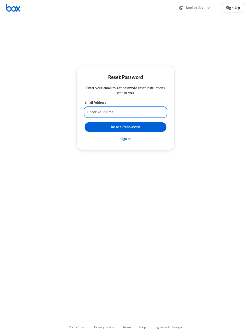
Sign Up (233, 8)
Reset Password (125, 127)
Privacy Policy (104, 327)
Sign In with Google (168, 327)
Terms (127, 327)
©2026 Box (77, 327)
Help (142, 327)
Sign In (125, 139)
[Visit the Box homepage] (13, 8)
